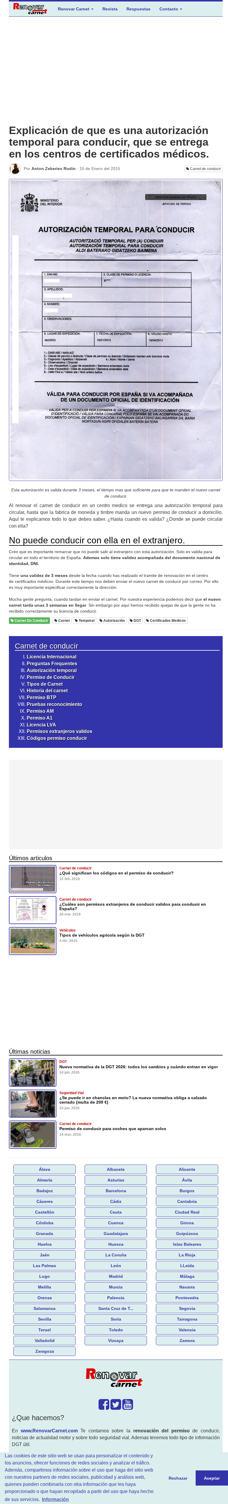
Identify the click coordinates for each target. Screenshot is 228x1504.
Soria (116, 1319)
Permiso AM (40, 711)
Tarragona (187, 1319)
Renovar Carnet (74, 9)
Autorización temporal (52, 670)
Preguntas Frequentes (52, 663)
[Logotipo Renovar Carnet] (116, 1378)
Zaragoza (44, 1351)
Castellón (44, 1212)
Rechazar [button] (178, 1478)
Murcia (116, 1287)
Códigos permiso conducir (57, 738)
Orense (44, 1297)
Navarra (187, 1287)
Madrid (116, 1276)
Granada (44, 1233)
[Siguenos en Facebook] (104, 1407)
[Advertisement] (115, 75)
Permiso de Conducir (51, 677)
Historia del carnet (47, 690)
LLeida (187, 1265)
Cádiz (115, 1201)
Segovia (187, 1308)
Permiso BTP (41, 697)
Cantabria (187, 1201)
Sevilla (44, 1319)
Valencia (187, 1329)
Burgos (187, 1190)
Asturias (115, 1180)
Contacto (169, 9)
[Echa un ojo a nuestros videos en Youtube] (127, 1407)
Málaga (187, 1276)
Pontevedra (187, 1297)
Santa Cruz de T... (115, 1308)
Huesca (116, 1244)
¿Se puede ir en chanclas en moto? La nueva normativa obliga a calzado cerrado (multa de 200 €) (133, 1100)
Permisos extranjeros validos (59, 731)
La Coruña (115, 1255)
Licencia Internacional (51, 656)
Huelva (45, 1244)
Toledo (116, 1329)
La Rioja (187, 1255)
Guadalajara (116, 1233)
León (116, 1265)
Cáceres (45, 1201)
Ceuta (116, 1212)
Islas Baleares (187, 1244)
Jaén (45, 1255)
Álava (44, 1169)
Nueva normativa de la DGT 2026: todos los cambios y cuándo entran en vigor (138, 1066)
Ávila (187, 1180)
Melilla (44, 1287)
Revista (110, 9)
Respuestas (138, 9)
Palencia (115, 1297)
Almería (44, 1180)
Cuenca (116, 1222)
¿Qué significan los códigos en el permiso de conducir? (116, 873)
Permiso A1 (40, 717)
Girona (187, 1222)
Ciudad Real (187, 1212)
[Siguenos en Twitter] (115, 1407)
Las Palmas (44, 1265)
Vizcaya (116, 1340)
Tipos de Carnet (45, 684)
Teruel (44, 1329)
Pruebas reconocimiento (54, 704)
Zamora (187, 1340)
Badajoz (45, 1190)
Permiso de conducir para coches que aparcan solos (112, 1128)
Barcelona (116, 1190)
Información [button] (55, 1499)
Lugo (44, 1276)
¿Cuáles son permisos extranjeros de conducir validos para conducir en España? (132, 906)
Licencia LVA (41, 724)
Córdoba (44, 1222)
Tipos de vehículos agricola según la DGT (102, 935)
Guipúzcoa (187, 1233)
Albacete (116, 1169)
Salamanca (45, 1308)
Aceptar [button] (212, 1478)
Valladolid (45, 1340)
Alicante (187, 1169)
